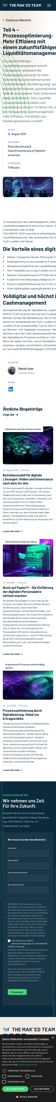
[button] (28, 1097)
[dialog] (28, 1068)
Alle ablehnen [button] (41, 1089)
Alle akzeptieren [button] (15, 1089)
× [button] (53, 1038)
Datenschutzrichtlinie (28, 1064)
